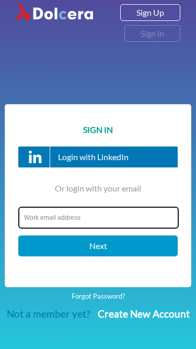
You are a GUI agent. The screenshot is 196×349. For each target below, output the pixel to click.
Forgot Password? (98, 296)
